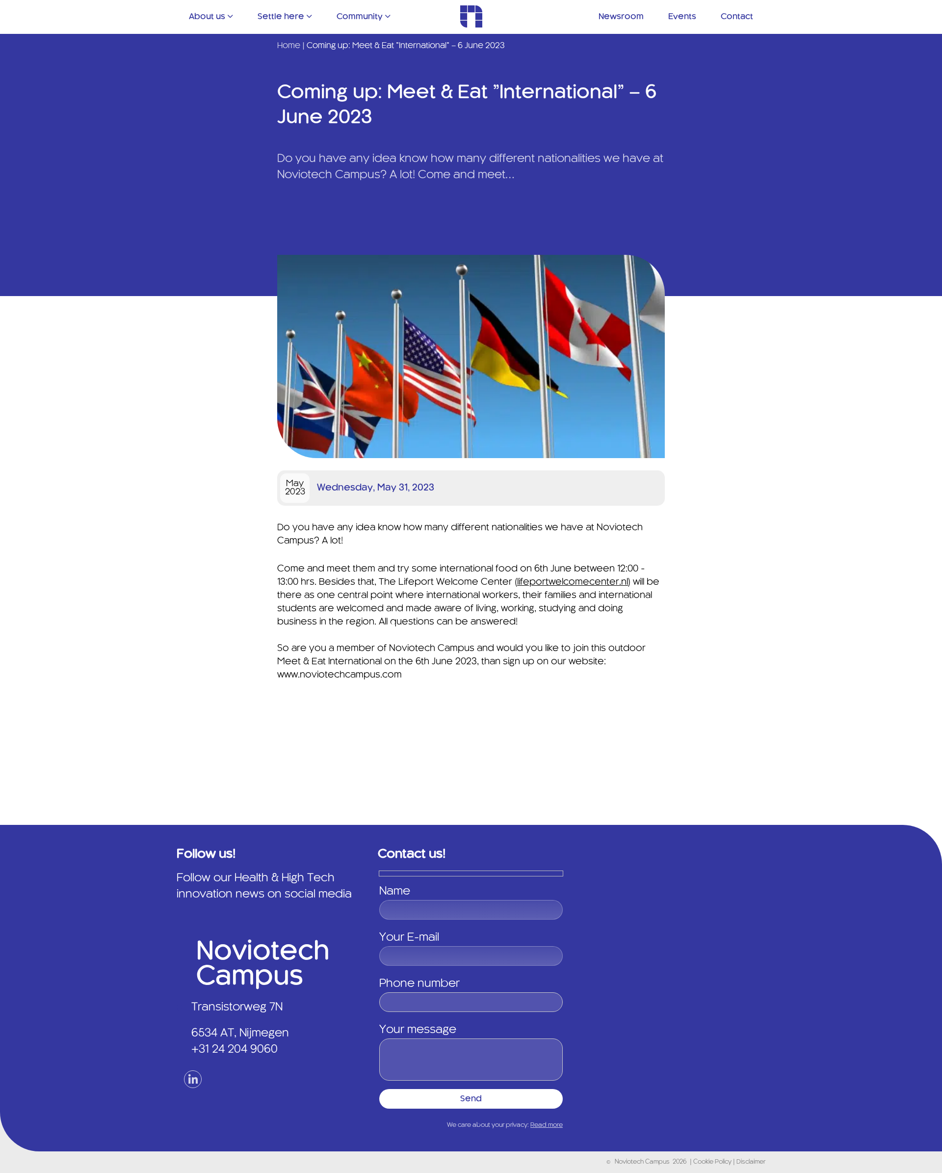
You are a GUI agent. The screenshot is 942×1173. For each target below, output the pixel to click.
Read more (546, 1125)
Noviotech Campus (642, 1162)
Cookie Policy (713, 1162)
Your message (417, 1030)
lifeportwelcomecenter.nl (572, 582)
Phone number (419, 984)
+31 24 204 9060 (234, 1049)
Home (288, 46)
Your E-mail (409, 937)
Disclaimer (750, 1162)
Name (394, 891)
